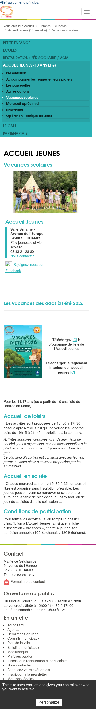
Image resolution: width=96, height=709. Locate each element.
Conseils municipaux (23, 638)
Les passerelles (18, 85)
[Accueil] (6, 12)
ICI (75, 339)
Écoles (10, 50)
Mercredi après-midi (22, 103)
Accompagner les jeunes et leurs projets (39, 79)
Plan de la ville (18, 642)
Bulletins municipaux (23, 647)
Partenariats (15, 133)
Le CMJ (9, 126)
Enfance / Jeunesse (53, 26)
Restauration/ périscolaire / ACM (36, 57)
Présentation (16, 73)
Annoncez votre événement (28, 669)
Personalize (48, 702)
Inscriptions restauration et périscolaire (37, 660)
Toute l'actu (16, 625)
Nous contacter (22, 255)
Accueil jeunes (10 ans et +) (27, 30)
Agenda (13, 629)
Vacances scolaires (22, 97)
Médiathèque (17, 652)
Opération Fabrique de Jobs (29, 115)
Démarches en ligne (23, 634)
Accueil (29, 26)
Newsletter (14, 109)
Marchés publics (20, 656)
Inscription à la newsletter (27, 674)
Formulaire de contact (28, 581)
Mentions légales (20, 678)
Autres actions (17, 91)
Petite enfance (16, 42)
